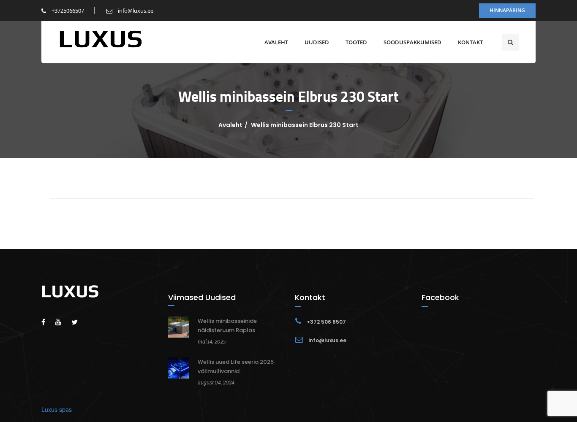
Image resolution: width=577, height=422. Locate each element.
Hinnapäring (507, 10)
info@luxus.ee (135, 10)
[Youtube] (62, 322)
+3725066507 (67, 10)
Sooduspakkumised (412, 42)
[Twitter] (78, 322)
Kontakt (470, 42)
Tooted (356, 42)
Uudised (317, 42)
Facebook (440, 297)
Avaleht (276, 42)
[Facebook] (47, 322)
